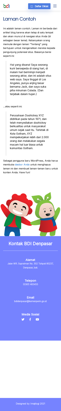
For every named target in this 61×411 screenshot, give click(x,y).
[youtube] (37, 319)
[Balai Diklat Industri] (6, 7)
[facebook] (30, 319)
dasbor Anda (22, 164)
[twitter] (23, 319)
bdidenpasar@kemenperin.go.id (30, 301)
